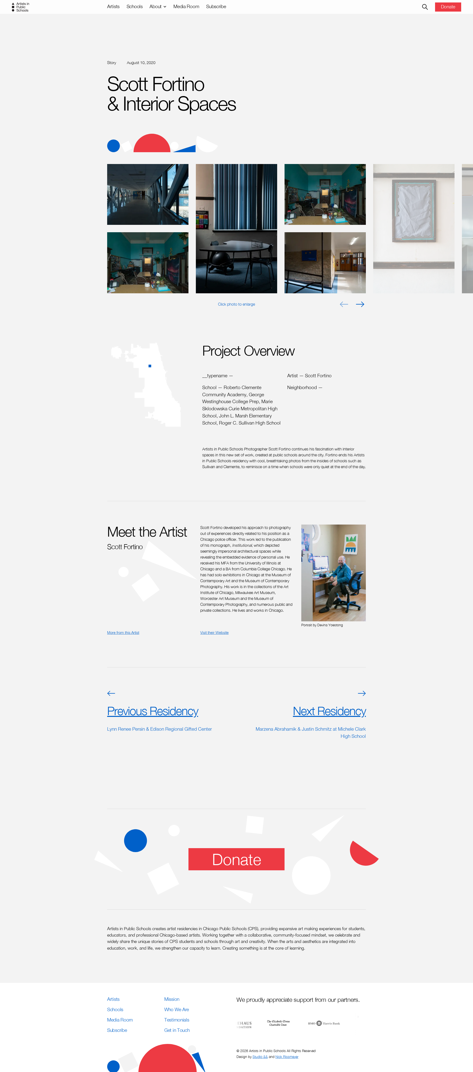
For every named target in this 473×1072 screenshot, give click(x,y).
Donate (448, 6)
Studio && (260, 1057)
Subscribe (216, 6)
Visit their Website (214, 632)
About (156, 6)
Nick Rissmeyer (286, 1057)
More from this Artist (123, 632)
